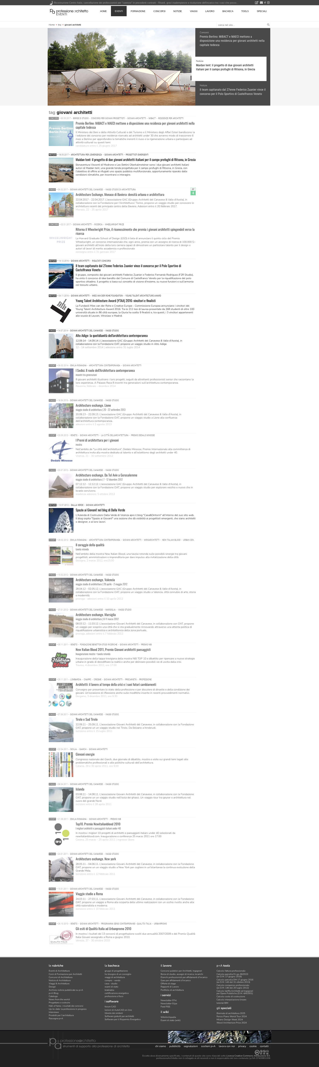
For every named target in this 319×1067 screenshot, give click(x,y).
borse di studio (81, 118)
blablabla (109, 990)
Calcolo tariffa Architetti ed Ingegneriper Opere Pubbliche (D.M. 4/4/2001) (235, 992)
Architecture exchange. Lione (93, 405)
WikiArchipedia (168, 1017)
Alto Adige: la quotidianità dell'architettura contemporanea (112, 335)
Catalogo (53, 996)
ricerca (98, 224)
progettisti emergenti (137, 154)
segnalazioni (191, 1046)
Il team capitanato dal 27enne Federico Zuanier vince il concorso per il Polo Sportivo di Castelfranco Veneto (229, 91)
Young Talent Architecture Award (143, 295)
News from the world (59, 999)
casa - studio (111, 983)
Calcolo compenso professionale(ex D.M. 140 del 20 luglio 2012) (233, 986)
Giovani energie (85, 754)
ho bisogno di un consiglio (118, 974)
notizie (177, 11)
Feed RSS (165, 1006)
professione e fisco (114, 996)
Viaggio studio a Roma (89, 893)
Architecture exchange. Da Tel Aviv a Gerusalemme (106, 475)
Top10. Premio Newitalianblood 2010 (98, 823)
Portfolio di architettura (172, 990)
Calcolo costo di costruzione (231, 996)
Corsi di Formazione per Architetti (65, 974)
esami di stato (111, 986)
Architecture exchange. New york (96, 858)
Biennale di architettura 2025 (231, 1013)
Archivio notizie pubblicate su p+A (66, 990)
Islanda (80, 789)
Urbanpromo (160, 923)
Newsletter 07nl (169, 1000)
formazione (138, 11)
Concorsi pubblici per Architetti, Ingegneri (181, 970)
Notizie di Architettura (60, 980)
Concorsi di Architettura (60, 977)
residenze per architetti (170, 118)
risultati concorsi (101, 261)
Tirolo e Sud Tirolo (87, 719)
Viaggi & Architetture (59, 983)
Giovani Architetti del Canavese (86, 189)
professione (145, 679)
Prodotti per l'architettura (61, 1015)
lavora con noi (227, 1046)
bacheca (227, 11)
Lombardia (75, 679)
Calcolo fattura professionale (231, 970)
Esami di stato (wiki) (171, 1020)
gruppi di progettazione (116, 970)
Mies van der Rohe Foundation (107, 295)
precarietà (131, 679)
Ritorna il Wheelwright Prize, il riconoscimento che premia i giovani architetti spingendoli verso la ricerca (135, 231)
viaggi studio (112, 330)
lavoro (209, 11)
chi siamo (160, 1046)
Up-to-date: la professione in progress (68, 1009)
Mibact (152, 118)
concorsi (159, 11)
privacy (242, 1046)
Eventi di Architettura (59, 970)
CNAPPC (87, 679)
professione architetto (69, 11)
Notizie (203, 61)
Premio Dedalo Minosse (143, 435)
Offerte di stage (168, 983)
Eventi (52, 365)
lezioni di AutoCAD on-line (118, 1009)
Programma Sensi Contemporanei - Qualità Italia (126, 923)
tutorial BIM (222, 1002)
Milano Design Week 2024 (230, 1019)
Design (52, 986)
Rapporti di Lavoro (170, 986)
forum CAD (110, 1006)
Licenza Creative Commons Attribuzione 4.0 (248, 1055)
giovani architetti (136, 118)
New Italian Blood (171, 540)
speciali (262, 11)
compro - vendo (112, 980)
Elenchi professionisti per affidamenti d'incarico (184, 977)
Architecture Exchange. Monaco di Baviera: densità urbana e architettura (120, 194)
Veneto (73, 435)
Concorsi (204, 32)
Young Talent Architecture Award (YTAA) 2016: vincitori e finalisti (116, 300)
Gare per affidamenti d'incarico (176, 980)
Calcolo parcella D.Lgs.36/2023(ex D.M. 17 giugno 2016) (232, 975)
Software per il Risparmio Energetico (123, 1019)
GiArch (82, 749)
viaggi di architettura (115, 977)
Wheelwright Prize (114, 224)
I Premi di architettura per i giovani (97, 440)
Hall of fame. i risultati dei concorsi (66, 1005)
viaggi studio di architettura (120, 189)
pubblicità (174, 1046)
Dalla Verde (77, 505)
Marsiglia (110, 609)
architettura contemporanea (104, 365)
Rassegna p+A (56, 1018)
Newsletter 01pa (169, 1003)
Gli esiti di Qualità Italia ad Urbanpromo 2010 (103, 928)
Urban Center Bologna (194, 540)
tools (245, 11)
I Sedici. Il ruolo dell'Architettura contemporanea (105, 370)
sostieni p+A (208, 1046)
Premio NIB (146, 644)
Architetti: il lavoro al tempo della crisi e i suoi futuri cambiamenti (116, 684)
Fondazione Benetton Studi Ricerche (98, 644)
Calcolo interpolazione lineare (231, 999)
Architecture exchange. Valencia (95, 579)
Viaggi (52, 189)
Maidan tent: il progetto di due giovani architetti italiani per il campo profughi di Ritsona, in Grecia (229, 67)
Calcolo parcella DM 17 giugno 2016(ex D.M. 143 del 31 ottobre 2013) (235, 981)
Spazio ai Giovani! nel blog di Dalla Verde (100, 509)
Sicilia (73, 749)
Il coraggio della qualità (90, 544)
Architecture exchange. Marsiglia (96, 614)
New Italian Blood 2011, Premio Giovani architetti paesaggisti (113, 649)
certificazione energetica (116, 993)
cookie (253, 1046)
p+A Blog (53, 993)
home (103, 11)
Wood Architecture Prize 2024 (232, 1022)
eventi (61, 14)
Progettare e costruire (59, 1002)
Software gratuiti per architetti (119, 1016)
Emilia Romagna (78, 365)
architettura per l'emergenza (86, 154)
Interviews (54, 1012)
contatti (264, 1046)
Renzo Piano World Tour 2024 (232, 1016)
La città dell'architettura (114, 435)
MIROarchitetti (152, 540)
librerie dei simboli (114, 1013)
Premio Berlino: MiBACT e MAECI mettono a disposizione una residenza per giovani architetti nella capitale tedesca (232, 41)
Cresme (97, 679)
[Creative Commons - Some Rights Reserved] (159, 1052)
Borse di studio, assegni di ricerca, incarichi (182, 974)
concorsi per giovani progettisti (108, 118)
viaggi (193, 11)
